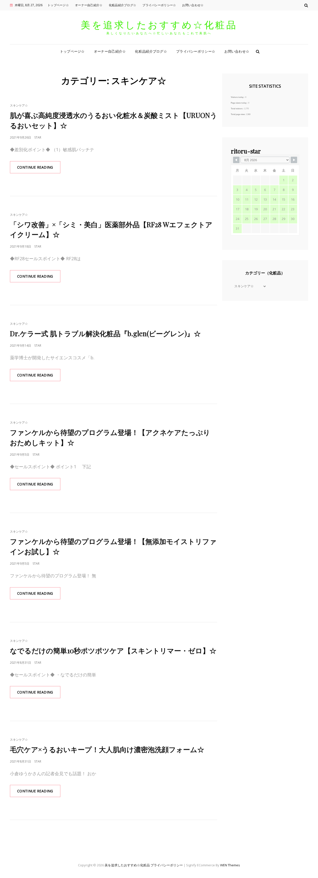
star (37, 137)
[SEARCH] (257, 51)
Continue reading (38, 169)
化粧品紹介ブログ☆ (122, 5)
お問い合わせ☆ (192, 5)
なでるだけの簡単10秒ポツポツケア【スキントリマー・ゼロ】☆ (113, 650)
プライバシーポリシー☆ (159, 5)
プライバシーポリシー (167, 865)
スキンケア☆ (19, 105)
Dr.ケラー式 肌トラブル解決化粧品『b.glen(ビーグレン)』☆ (105, 333)
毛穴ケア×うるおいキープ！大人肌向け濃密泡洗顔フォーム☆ (107, 749)
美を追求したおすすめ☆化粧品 (159, 24)
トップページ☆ (58, 5)
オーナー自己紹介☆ (89, 5)
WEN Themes (230, 865)
